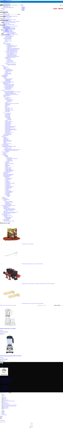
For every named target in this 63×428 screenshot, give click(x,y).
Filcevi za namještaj (8, 37)
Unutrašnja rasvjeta (8, 97)
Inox (4, 42)
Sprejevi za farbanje (10, 100)
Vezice (5, 152)
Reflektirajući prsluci (9, 73)
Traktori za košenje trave (9, 121)
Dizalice (7, 164)
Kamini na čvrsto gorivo (9, 78)
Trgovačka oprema (4, 214)
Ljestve (7, 105)
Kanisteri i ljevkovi (8, 71)
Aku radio (7, 189)
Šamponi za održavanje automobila (11, 93)
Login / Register (4, 414)
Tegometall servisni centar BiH (6, 380)
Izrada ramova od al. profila (6, 382)
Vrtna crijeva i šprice (9, 123)
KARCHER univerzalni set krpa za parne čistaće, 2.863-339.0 (31, 303)
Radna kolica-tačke (6, 31)
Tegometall (5, 216)
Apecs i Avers (9, 59)
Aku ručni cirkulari (8, 190)
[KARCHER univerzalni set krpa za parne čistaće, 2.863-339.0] (12, 303)
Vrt (3, 10)
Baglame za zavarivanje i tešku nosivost (9, 27)
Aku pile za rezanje (8, 184)
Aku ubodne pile (8, 181)
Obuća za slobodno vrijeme (10, 86)
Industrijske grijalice (8, 79)
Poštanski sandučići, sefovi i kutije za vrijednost (9, 146)
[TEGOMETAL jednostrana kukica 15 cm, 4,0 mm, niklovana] (12, 263)
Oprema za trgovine (6, 219)
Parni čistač (7, 98)
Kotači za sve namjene (9, 201)
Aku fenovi (7, 177)
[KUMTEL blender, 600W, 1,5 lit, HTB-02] (10, 326)
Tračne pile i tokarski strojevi (10, 163)
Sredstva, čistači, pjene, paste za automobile (12, 94)
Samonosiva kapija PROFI (9, 210)
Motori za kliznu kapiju (7, 206)
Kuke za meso (8, 107)
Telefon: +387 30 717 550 (6, 366)
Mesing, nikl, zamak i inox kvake (12, 45)
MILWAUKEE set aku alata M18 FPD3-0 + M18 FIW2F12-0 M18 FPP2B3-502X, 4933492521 (36, 283)
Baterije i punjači (8, 194)
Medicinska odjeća (6, 83)
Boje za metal (9, 101)
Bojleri (7, 102)
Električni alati (6, 155)
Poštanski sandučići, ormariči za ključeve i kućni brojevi (11, 21)
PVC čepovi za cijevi (6, 28)
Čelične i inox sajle (8, 39)
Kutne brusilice (9, 159)
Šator (4, 66)
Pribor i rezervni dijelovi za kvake (12, 50)
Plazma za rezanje (6, 145)
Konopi (7, 41)
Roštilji (7, 120)
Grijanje (4, 12)
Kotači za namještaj (8, 204)
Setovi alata (5, 137)
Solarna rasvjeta (8, 115)
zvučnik (7, 180)
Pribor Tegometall (8, 218)
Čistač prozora (8, 109)
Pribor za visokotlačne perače (10, 127)
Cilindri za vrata (8, 58)
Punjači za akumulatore (9, 69)
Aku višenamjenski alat (9, 192)
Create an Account (2, 421)
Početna (1, 305)
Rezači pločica (6, 139)
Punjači (8, 196)
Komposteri (7, 124)
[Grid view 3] (50, 305)
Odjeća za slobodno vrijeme (10, 85)
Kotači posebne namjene (9, 202)
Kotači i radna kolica (5, 198)
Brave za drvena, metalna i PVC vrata (11, 51)
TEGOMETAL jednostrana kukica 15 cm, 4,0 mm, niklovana (31, 263)
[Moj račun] (59, 5)
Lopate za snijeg (8, 122)
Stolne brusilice (9, 157)
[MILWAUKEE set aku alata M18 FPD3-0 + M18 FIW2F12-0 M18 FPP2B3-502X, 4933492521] (12, 283)
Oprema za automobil (7, 68)
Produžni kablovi (8, 104)
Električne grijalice (8, 81)
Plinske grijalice (8, 80)
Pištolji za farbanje (6, 172)
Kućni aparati (7, 110)
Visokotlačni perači (8, 113)
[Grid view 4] (48, 305)
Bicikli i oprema (6, 67)
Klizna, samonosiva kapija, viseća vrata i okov (8, 205)
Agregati (3, 197)
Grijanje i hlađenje (4, 76)
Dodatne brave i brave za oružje (12, 55)
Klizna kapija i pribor (6, 23)
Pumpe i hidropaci (8, 125)
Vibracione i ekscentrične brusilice (12, 158)
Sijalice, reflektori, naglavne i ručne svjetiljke (12, 103)
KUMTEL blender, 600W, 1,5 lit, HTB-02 (8, 328)
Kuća (4, 9)
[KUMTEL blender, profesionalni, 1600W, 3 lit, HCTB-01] (10, 354)
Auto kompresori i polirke (9, 70)
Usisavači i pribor (8, 168)
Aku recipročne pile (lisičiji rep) (10, 183)
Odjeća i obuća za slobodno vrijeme (8, 7)
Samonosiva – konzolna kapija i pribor (8, 24)
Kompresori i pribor (8, 169)
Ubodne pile (7, 161)
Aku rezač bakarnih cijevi (9, 191)
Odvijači (7, 166)
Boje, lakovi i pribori (9, 99)
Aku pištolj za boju (8, 188)
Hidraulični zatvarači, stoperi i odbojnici (13, 56)
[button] (2, 333)
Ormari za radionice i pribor (8, 134)
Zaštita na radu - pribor (7, 82)
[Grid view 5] (51, 305)
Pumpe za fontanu (8, 133)
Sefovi (6, 147)
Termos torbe (6, 74)
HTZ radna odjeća (8, 88)
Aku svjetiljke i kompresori (9, 186)
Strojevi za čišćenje (8, 130)
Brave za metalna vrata (10, 53)
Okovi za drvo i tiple (6, 15)
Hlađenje (4, 13)
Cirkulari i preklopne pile (9, 170)
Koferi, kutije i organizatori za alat (9, 174)
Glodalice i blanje (8, 171)
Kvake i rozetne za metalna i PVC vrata (13, 49)
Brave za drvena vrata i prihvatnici (12, 52)
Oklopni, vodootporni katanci (11, 64)
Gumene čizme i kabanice (9, 87)
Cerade (7, 72)
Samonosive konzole (9, 36)
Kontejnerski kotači (8, 203)
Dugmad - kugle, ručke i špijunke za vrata (13, 48)
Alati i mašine (4, 154)
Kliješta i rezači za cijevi (7, 141)
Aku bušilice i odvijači (9, 178)
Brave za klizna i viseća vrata (11, 54)
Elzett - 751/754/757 (10, 61)
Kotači (4, 32)
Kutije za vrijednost (8, 148)
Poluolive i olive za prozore (11, 46)
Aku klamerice (8, 185)
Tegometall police (8, 217)
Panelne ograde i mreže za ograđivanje (11, 129)
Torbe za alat (5, 173)
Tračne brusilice (9, 160)
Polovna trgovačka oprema (7, 215)
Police (6, 106)
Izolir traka (5, 153)
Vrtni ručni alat (8, 131)
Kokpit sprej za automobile (9, 92)
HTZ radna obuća (8, 89)
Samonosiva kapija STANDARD (10, 209)
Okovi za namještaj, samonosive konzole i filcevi (10, 16)
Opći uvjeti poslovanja (5, 386)
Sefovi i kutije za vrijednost (7, 20)
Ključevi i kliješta (6, 138)
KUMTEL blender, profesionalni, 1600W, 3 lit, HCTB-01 (10, 355)
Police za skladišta (6, 220)
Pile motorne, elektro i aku (9, 132)
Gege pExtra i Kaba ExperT (11, 62)
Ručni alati (3, 136)
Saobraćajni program (5, 75)
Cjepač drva (7, 162)
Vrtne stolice (9, 118)
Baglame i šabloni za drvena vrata (10, 57)
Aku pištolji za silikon (9, 187)
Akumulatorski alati (6, 176)
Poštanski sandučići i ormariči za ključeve (12, 150)
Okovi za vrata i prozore (6, 18)
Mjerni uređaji (8, 165)
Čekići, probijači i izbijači (7, 143)
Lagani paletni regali (5, 381)
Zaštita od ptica (8, 111)
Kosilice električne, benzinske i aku (11, 126)
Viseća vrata (5, 25)
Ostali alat (4, 0)
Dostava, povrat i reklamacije (6, 388)
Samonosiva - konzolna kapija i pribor (9, 208)
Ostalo (3, 65)
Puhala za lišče (8, 116)
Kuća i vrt (3, 90)
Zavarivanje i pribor (5, 144)
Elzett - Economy (9, 60)
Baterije (8, 195)
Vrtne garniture (9, 119)
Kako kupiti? (4, 389)
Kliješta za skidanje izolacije (8, 140)
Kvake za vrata (8, 44)
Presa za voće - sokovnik (9, 108)
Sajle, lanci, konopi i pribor (8, 38)
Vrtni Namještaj (8, 117)
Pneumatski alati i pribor (7, 175)
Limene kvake (9, 47)
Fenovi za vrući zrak (8, 167)
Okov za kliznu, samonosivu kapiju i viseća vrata (10, 26)
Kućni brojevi (8, 151)
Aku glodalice (8, 182)
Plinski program (6, 135)
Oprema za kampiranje (7, 95)
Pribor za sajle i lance (9, 40)
